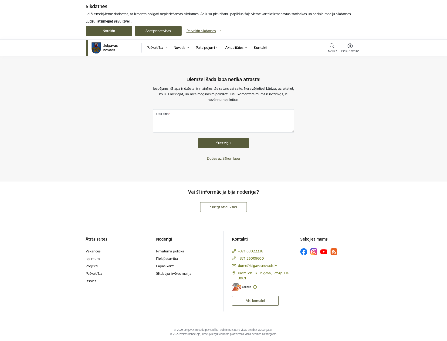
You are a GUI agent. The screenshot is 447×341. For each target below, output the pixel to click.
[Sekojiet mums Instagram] (313, 251)
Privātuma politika (170, 251)
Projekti (92, 266)
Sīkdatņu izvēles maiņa (173, 273)
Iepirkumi (93, 258)
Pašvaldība (94, 273)
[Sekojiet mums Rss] (333, 251)
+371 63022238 (250, 251)
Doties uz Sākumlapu (223, 158)
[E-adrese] (241, 287)
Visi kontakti (255, 300)
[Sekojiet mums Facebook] (303, 251)
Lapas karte (165, 266)
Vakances (93, 251)
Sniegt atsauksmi (223, 207)
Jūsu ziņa (162, 114)
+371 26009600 (251, 258)
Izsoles (91, 281)
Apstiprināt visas (158, 31)
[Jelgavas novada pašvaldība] (107, 47)
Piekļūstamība (167, 258)
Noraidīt (109, 31)
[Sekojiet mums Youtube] (323, 251)
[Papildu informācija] (255, 287)
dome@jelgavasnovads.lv (257, 265)
